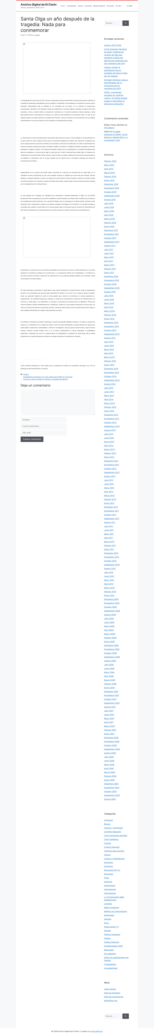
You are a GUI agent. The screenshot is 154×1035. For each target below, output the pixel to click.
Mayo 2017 (109, 257)
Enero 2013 (109, 457)
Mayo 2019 (109, 165)
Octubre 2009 (110, 607)
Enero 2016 (109, 319)
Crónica (107, 843)
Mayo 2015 (109, 349)
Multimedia (109, 915)
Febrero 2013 (110, 453)
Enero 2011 (109, 549)
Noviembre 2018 (111, 188)
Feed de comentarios (113, 997)
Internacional (71, 6)
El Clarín (129, 6)
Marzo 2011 (109, 542)
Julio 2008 (109, 665)
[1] (89, 210)
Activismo (108, 820)
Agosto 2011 (109, 522)
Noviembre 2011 (111, 511)
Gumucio (108, 882)
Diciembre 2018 (111, 184)
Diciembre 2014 (111, 369)
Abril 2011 (108, 538)
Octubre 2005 (110, 791)
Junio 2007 (109, 715)
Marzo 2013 (109, 449)
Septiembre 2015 (112, 334)
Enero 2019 (109, 180)
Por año (118, 6)
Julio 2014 (108, 388)
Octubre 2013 (110, 422)
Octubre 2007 (110, 699)
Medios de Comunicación (115, 911)
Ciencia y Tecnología (113, 828)
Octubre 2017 (110, 238)
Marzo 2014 (109, 403)
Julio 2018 (108, 203)
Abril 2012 (108, 492)
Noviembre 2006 (111, 741)
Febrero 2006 (110, 776)
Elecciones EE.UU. (112, 870)
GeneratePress (97, 1031)
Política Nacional (111, 942)
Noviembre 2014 (111, 372)
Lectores (108, 904)
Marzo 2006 (109, 772)
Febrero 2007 (110, 730)
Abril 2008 (109, 676)
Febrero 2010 (110, 592)
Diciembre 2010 (111, 553)
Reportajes (109, 950)
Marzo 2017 (109, 265)
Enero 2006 (109, 780)
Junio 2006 (109, 761)
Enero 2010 (109, 595)
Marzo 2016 (109, 311)
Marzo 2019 (109, 173)
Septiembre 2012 (112, 472)
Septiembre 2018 (112, 196)
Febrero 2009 (110, 638)
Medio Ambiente (99, 6)
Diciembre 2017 (111, 230)
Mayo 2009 (109, 626)
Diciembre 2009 (111, 599)
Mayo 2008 (109, 672)
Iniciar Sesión (110, 989)
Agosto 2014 (110, 384)
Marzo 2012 (109, 495)
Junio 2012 (109, 484)
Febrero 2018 (110, 223)
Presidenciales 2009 (113, 946)
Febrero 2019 (110, 176)
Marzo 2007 (109, 726)
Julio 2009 (109, 618)
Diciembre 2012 (111, 461)
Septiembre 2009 (112, 611)
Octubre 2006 (110, 745)
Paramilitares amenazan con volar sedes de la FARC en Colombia (47, 377)
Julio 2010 (108, 572)
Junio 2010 (109, 576)
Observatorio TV (111, 927)
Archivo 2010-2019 (112, 45)
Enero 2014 (109, 411)
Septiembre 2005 (112, 795)
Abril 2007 (109, 722)
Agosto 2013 (110, 430)
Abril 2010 (108, 584)
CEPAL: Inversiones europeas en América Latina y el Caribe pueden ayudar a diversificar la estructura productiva (115, 98)
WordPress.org (110, 1001)
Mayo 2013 (109, 442)
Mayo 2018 (109, 211)
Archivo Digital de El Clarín (39, 4)
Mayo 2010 (109, 580)
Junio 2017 (109, 253)
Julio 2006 (109, 757)
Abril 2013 (108, 445)
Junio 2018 (109, 207)
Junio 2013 (109, 438)
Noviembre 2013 (111, 419)
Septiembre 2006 (112, 749)
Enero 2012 (109, 503)
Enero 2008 (109, 688)
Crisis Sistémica (111, 839)
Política (62, 6)
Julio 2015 (108, 342)
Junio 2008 (109, 668)
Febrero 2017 (110, 269)
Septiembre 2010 (112, 565)
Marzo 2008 (109, 680)
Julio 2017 (108, 249)
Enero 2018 (109, 226)
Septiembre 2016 (112, 288)
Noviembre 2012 (111, 465)
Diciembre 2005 (111, 784)
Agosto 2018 (109, 199)
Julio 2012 (108, 480)
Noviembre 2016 (111, 280)
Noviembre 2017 (111, 234)
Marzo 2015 (109, 357)
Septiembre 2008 (112, 657)
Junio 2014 (109, 392)
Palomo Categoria (112, 934)
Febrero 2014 (110, 407)
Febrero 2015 (110, 361)
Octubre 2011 (110, 515)
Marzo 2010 (109, 588)
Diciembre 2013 (111, 415)
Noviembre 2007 (111, 695)
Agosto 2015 (109, 338)
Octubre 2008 (110, 653)
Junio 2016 (109, 299)
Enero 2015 (109, 365)
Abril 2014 (108, 399)
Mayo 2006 (109, 764)
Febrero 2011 (110, 545)
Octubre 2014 (110, 376)
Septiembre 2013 (112, 426)
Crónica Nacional (111, 847)
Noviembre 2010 (111, 557)
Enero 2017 (109, 273)
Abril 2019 (108, 169)
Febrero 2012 (110, 499)
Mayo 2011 (109, 534)
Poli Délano (109, 128)
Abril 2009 (109, 630)
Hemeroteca (109, 885)
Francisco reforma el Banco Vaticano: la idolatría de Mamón (45, 379)
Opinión (107, 931)
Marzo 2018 (109, 219)
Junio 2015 (109, 346)
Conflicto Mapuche (112, 832)
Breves (107, 824)
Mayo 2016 (109, 303)
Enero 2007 (109, 734)
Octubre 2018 (110, 192)
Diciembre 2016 (111, 276)
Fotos (106, 878)
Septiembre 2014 (112, 380)
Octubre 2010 (110, 561)
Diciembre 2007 (111, 691)
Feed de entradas (112, 993)
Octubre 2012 (110, 469)
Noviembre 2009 (111, 603)
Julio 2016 (108, 296)
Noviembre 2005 (111, 788)
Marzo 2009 (109, 634)
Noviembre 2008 (111, 649)
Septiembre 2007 (112, 703)
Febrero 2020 (110, 161)
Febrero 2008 (110, 684)
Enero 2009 (109, 641)
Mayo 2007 (109, 718)
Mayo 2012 (109, 488)
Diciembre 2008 (111, 645)
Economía (88, 6)
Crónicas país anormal (114, 851)
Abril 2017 (108, 261)
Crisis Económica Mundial (115, 835)
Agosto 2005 (110, 799)
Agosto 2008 (110, 661)
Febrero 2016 (110, 315)
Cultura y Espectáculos (114, 859)
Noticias (107, 919)
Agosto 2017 (109, 246)
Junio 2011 (109, 530)
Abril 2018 (108, 215)
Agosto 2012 (109, 476)
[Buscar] (125, 23)
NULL (106, 923)
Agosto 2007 (110, 707)
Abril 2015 (108, 353)
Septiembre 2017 (112, 242)
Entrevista (110, 6)
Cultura (80, 6)
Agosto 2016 (110, 292)
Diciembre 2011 (111, 507)
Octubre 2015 (110, 330)
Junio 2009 (109, 622)
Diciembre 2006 (111, 738)
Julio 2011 (108, 526)
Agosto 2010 (110, 568)
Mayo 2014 (109, 396)
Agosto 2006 (110, 753)
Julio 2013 (108, 434)
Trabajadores (110, 964)
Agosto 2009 (110, 615)
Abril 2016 (108, 307)
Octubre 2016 (110, 284)
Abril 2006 (109, 768)
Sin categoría (110, 954)
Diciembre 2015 (111, 322)
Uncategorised (110, 968)
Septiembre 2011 (111, 519)
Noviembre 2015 (111, 326)
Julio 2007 (109, 711)
